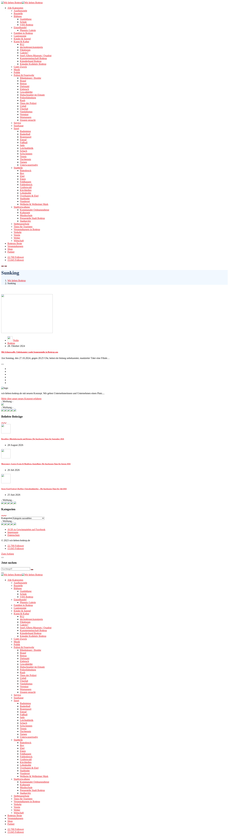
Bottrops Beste (14, 243)
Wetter (17, 237)
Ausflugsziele (20, 10)
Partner (10, 252)
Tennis (23, 156)
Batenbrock (25, 170)
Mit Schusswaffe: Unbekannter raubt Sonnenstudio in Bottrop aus (29, 352)
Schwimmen (26, 153)
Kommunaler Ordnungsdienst (34, 209)
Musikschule (26, 215)
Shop (10, 249)
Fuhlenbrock (26, 184)
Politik (17, 72)
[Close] (2, 557)
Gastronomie (20, 36)
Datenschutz (13, 535)
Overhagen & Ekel (29, 195)
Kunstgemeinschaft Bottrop (33, 58)
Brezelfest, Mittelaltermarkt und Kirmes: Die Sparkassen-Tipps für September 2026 (32, 439)
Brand (23, 80)
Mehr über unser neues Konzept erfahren (21, 398)
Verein (17, 235)
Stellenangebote (21, 223)
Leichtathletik (26, 148)
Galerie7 (24, 52)
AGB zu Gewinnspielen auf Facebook (26, 529)
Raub (22, 100)
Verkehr (17, 232)
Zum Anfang (7, 553)
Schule (23, 22)
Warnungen (25, 117)
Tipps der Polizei (28, 103)
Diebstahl (24, 86)
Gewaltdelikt (26, 92)
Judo (22, 145)
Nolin (16, 340)
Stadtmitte (25, 198)
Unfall (23, 106)
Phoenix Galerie (28, 30)
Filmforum (25, 50)
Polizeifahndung (28, 97)
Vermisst (24, 114)
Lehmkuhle (25, 193)
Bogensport (25, 137)
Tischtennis (25, 159)
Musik (17, 69)
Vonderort (25, 201)
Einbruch (24, 89)
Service (17, 123)
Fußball (23, 142)
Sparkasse (19, 125)
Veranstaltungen (15, 246)
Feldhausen (25, 181)
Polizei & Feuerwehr (24, 75)
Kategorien (6, 518)
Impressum (12, 532)
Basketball (25, 134)
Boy (22, 173)
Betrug (23, 83)
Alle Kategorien (15, 8)
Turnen (23, 162)
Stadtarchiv (25, 221)
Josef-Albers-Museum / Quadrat (35, 55)
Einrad (23, 139)
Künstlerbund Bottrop (30, 61)
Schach (23, 151)
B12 (22, 44)
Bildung (18, 16)
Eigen (23, 179)
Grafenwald (26, 187)
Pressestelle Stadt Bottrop (32, 218)
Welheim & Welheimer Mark (34, 204)
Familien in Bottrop (23, 33)
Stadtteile (18, 167)
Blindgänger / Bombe (30, 78)
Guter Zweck (20, 66)
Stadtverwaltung (22, 207)
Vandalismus (26, 111)
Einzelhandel (20, 27)
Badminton (25, 131)
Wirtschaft (19, 240)
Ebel (22, 176)
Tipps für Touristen (23, 226)
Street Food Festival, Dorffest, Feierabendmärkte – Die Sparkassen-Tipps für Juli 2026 (34, 489)
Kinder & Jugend (22, 38)
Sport (16, 128)
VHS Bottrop (26, 24)
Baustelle (18, 13)
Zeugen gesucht (28, 120)
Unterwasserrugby (29, 165)
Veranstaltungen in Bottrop (27, 229)
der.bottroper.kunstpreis (31, 47)
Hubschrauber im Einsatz (32, 94)
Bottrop (11, 343)
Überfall (24, 108)
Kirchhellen (25, 190)
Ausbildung (25, 19)
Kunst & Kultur (21, 41)
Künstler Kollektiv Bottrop (33, 64)
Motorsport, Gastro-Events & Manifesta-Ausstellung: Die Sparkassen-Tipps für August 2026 (36, 464)
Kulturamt (25, 212)
